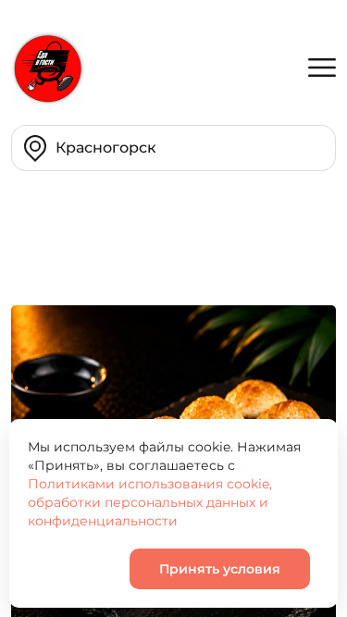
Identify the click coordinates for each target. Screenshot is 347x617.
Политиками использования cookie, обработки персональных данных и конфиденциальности (150, 502)
